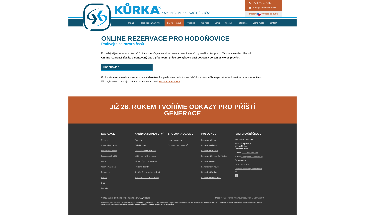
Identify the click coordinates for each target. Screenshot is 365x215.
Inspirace (204, 23)
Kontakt (273, 23)
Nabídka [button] (150, 23)
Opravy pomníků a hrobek (145, 150)
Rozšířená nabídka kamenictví (147, 172)
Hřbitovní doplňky (142, 166)
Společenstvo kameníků (178, 145)
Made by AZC (220, 197)
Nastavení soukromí (243, 197)
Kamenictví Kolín (208, 161)
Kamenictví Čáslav (209, 172)
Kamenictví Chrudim (209, 150)
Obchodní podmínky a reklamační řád (248, 170)
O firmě (104, 140)
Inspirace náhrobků (109, 156)
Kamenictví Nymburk (210, 166)
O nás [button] (131, 23)
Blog (103, 183)
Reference (243, 23)
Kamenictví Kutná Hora (211, 177)
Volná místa (258, 23)
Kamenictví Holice (208, 140)
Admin (230, 197)
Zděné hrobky (140, 145)
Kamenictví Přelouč (209, 145)
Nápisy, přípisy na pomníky (146, 161)
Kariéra (104, 177)
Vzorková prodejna (109, 145)
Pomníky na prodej (109, 150)
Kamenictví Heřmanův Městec (214, 156)
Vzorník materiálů (108, 166)
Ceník (217, 23)
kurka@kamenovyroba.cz (251, 156)
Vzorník (228, 23)
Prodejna (190, 23)
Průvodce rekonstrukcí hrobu (147, 177)
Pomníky (138, 140)
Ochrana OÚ (259, 197)
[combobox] (127, 67)
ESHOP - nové (174, 23)
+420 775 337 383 (250, 152)
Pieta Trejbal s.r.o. (175, 140)
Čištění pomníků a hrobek (145, 156)
